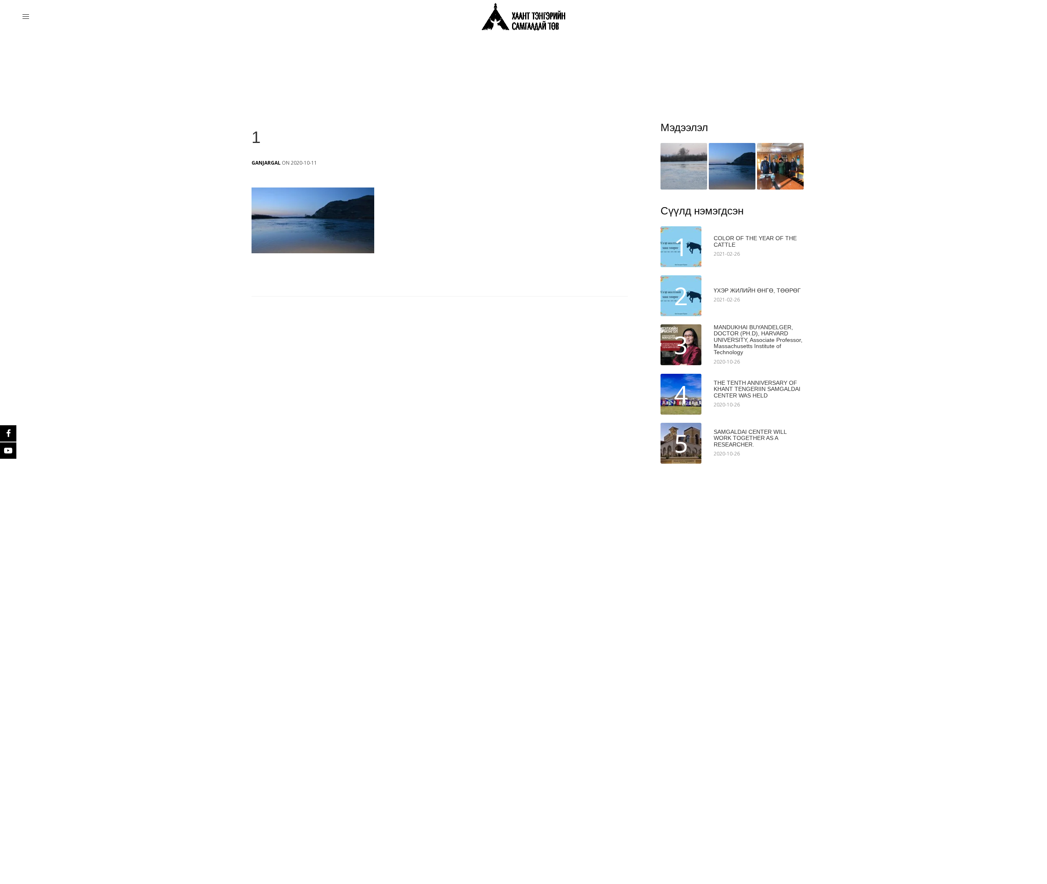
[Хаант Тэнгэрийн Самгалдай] (523, 17)
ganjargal (266, 162)
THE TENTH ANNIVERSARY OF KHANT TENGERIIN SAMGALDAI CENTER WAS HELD (757, 389)
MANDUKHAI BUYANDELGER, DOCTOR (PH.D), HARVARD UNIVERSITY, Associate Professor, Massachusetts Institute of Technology (758, 340)
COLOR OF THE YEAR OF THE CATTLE (755, 241)
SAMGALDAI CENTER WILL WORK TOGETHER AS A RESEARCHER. (750, 438)
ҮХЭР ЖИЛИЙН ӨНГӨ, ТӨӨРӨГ (757, 291)
